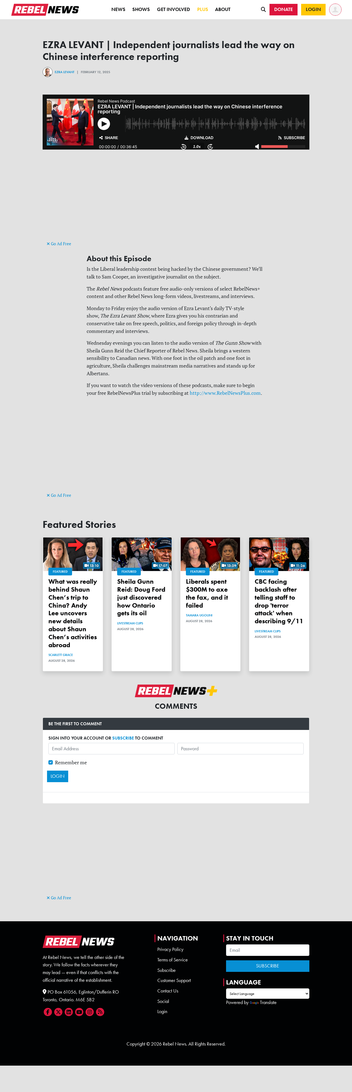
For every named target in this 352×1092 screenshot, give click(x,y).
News (118, 9)
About (222, 9)
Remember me (71, 762)
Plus (202, 9)
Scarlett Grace (60, 655)
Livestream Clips (130, 623)
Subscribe (166, 970)
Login (162, 1011)
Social (163, 1001)
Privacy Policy (170, 949)
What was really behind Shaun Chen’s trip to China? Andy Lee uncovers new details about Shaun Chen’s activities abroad (72, 613)
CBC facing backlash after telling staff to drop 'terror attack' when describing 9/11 (279, 601)
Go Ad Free (60, 243)
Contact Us (167, 991)
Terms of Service (172, 959)
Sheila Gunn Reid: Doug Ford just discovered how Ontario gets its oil (141, 597)
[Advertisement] (176, 201)
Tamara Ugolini (199, 615)
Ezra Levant (64, 72)
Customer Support (174, 980)
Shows (141, 9)
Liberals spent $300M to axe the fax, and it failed (207, 593)
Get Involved (173, 9)
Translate (268, 1002)
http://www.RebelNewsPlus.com (225, 393)
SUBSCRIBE (123, 738)
